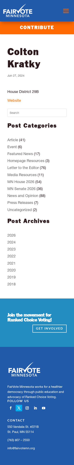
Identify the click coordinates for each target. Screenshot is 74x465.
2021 (11, 263)
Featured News (20, 154)
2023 (11, 249)
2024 (11, 242)
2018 (11, 284)
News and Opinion (22, 195)
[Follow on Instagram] (27, 408)
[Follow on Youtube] (43, 408)
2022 (11, 256)
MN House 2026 (20, 182)
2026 (11, 235)
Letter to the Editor (23, 167)
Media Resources (22, 175)
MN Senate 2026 (21, 189)
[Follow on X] (19, 408)
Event (12, 147)
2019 (11, 277)
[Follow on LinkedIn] (35, 408)
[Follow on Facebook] (10, 408)
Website (14, 100)
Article (12, 140)
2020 (11, 270)
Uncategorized (19, 210)
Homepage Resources (25, 161)
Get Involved (49, 328)
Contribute (37, 28)
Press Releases (20, 202)
